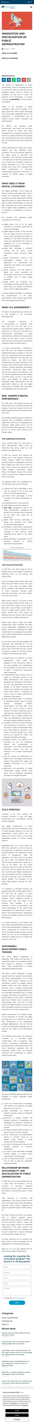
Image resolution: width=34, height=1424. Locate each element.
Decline (17, 1415)
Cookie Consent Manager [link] (9, 1392)
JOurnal (11, 1249)
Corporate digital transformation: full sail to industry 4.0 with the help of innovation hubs (16, 1363)
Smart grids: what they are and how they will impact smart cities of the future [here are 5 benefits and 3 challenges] (17, 1352)
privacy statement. (19, 1298)
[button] (30, 2)
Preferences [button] (25, 1405)
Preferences (17, 1419)
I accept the (14, 1298)
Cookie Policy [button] (14, 1403)
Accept (17, 1410)
